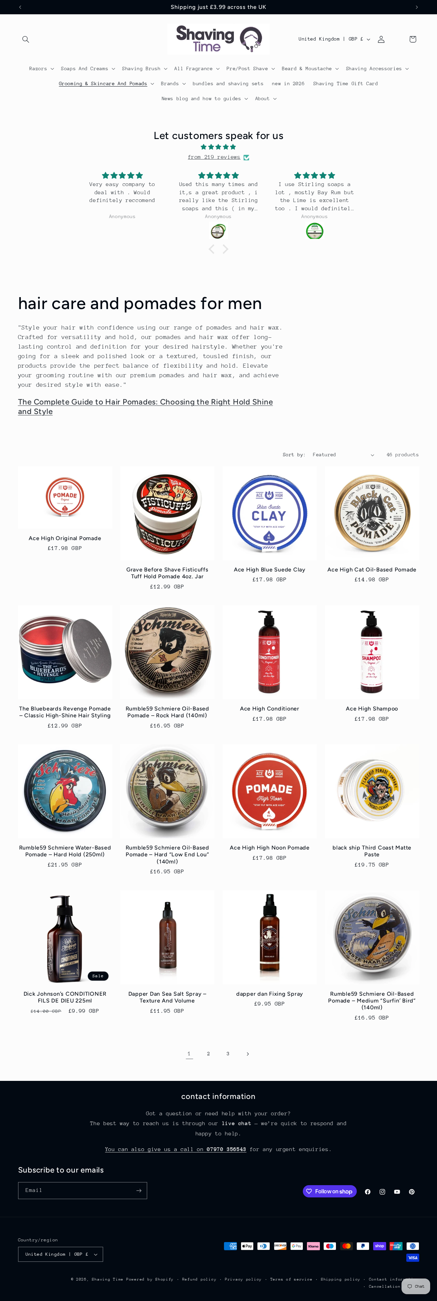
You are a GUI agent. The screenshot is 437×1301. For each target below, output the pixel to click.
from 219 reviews (214, 157)
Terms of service (291, 1279)
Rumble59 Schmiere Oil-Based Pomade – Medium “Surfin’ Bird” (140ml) (372, 1001)
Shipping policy (341, 1279)
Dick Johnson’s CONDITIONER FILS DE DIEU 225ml (65, 997)
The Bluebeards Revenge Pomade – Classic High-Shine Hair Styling (65, 712)
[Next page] (247, 1054)
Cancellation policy (394, 1286)
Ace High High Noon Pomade (270, 847)
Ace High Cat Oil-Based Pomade (372, 569)
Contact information (394, 1279)
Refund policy (199, 1279)
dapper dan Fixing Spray (269, 994)
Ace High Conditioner (269, 708)
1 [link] (189, 1054)
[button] (26, 39)
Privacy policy (243, 1279)
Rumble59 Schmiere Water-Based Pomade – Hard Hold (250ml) (65, 851)
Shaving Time (108, 1279)
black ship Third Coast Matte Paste (372, 851)
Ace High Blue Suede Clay (270, 569)
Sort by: (294, 454)
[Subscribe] (138, 1190)
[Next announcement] (416, 7)
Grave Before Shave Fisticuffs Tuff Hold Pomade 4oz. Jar (167, 573)
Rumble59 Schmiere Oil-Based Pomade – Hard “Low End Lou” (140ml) (167, 854)
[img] (218, 147)
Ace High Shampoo (372, 708)
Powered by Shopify (150, 1279)
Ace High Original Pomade (65, 538)
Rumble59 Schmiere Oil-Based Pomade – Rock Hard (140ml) (167, 712)
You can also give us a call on (175, 1149)
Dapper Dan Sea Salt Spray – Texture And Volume (167, 997)
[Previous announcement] (20, 7)
